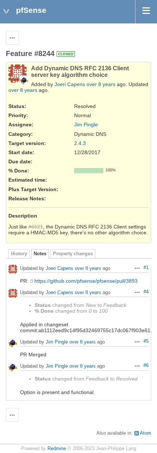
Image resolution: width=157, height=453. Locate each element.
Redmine (56, 448)
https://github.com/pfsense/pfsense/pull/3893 (86, 281)
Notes (40, 253)
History (19, 253)
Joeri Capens (69, 84)
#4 (146, 291)
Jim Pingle (86, 124)
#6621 (35, 227)
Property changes (73, 253)
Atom (145, 433)
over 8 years (101, 84)
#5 (146, 341)
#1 (146, 267)
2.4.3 (80, 143)
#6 (146, 365)
